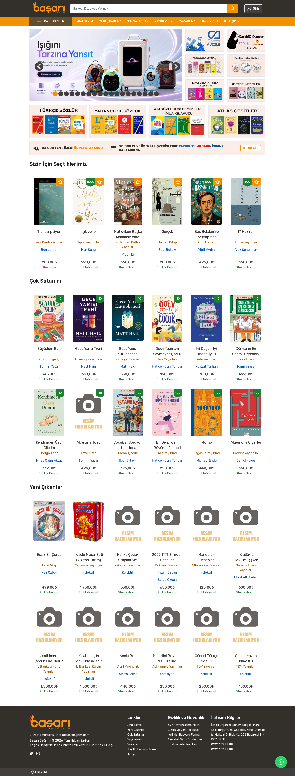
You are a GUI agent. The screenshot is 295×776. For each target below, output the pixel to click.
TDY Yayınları (206, 666)
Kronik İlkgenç (49, 359)
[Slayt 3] (66, 93)
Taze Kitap (246, 359)
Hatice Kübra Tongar (167, 366)
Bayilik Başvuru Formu (142, 749)
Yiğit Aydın (206, 250)
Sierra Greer (128, 674)
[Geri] (35, 66)
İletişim (132, 754)
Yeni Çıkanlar (110, 21)
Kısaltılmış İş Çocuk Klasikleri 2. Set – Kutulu (49, 661)
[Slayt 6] (83, 93)
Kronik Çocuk (128, 453)
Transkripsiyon (49, 231)
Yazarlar (187, 21)
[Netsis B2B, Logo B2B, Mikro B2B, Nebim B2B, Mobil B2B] (148, 771)
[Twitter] (31, 753)
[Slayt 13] (122, 93)
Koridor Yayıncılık (245, 453)
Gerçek (167, 231)
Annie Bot (128, 656)
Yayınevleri (164, 21)
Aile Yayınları (167, 359)
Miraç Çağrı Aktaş (49, 460)
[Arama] (232, 8)
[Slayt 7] (88, 93)
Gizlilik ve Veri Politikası (183, 730)
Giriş (256, 8)
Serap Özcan (167, 580)
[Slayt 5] (77, 93)
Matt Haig (88, 366)
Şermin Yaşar (49, 366)
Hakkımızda (209, 21)
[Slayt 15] (133, 93)
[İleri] (176, 66)
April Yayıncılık (88, 242)
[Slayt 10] (105, 93)
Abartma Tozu (88, 442)
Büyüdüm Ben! (49, 348)
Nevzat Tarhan (206, 366)
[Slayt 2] (60, 93)
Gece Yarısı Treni (88, 348)
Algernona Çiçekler (246, 442)
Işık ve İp (88, 231)
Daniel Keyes (245, 460)
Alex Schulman (246, 250)
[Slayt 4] (72, 93)
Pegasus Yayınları (206, 453)
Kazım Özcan (167, 572)
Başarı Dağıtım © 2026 (46, 740)
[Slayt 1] (55, 93)
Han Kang (88, 250)
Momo (206, 442)
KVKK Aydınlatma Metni (184, 725)
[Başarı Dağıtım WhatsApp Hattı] (281, 762)
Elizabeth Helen (246, 577)
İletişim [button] (230, 21)
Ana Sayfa (85, 21)
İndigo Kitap (49, 453)
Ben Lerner (49, 250)
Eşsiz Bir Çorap (49, 554)
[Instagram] (38, 753)
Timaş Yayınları (246, 242)
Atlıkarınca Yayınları (206, 565)
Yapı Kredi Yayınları (49, 242)
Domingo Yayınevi (88, 359)
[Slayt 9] (100, 93)
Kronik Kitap (206, 242)
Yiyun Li (128, 254)
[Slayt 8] (94, 93)
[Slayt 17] (145, 93)
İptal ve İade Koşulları (182, 744)
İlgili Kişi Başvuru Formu (184, 734)
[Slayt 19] (156, 93)
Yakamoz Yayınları (88, 565)
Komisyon (167, 674)
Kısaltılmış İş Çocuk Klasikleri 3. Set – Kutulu (88, 661)
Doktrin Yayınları (167, 565)
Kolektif (88, 572)
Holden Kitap (167, 242)
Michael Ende (207, 460)
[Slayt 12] (117, 93)
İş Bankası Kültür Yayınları (127, 244)
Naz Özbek (49, 572)
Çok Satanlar (138, 21)
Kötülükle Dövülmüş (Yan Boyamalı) (246, 560)
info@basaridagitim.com (72, 735)
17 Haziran (245, 231)
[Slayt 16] (139, 93)
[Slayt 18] (150, 93)
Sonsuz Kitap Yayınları (246, 567)
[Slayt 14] (128, 93)
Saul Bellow (167, 250)
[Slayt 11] (111, 93)
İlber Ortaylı (127, 460)
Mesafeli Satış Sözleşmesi (185, 739)
